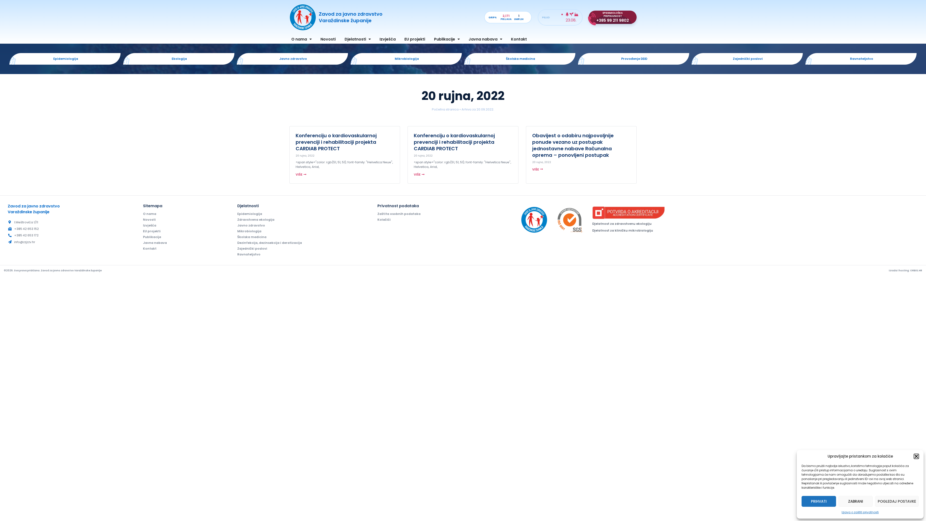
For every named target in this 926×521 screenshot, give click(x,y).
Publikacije (444, 39)
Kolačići (384, 220)
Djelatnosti (355, 39)
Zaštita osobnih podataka (399, 214)
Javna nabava (483, 39)
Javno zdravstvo (251, 225)
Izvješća (388, 39)
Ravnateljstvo (248, 254)
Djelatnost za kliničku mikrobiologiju (622, 230)
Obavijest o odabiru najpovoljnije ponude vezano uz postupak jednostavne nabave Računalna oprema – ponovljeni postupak (573, 145)
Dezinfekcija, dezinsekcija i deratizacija (269, 243)
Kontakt (519, 39)
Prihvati (819, 501)
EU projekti (414, 39)
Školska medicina (251, 237)
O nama (299, 39)
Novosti (328, 39)
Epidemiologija (249, 214)
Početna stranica (445, 109)
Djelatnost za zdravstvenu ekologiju (622, 224)
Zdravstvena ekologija (255, 220)
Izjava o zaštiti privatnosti (860, 512)
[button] (916, 456)
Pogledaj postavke (897, 501)
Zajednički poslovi (252, 249)
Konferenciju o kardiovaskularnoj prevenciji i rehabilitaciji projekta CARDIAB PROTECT (336, 142)
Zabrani (855, 501)
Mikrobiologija (249, 231)
